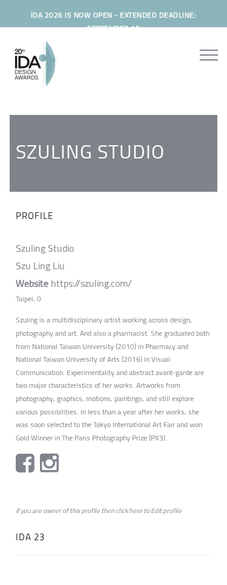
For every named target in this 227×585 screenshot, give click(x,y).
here (135, 511)
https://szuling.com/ (91, 283)
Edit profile (166, 511)
